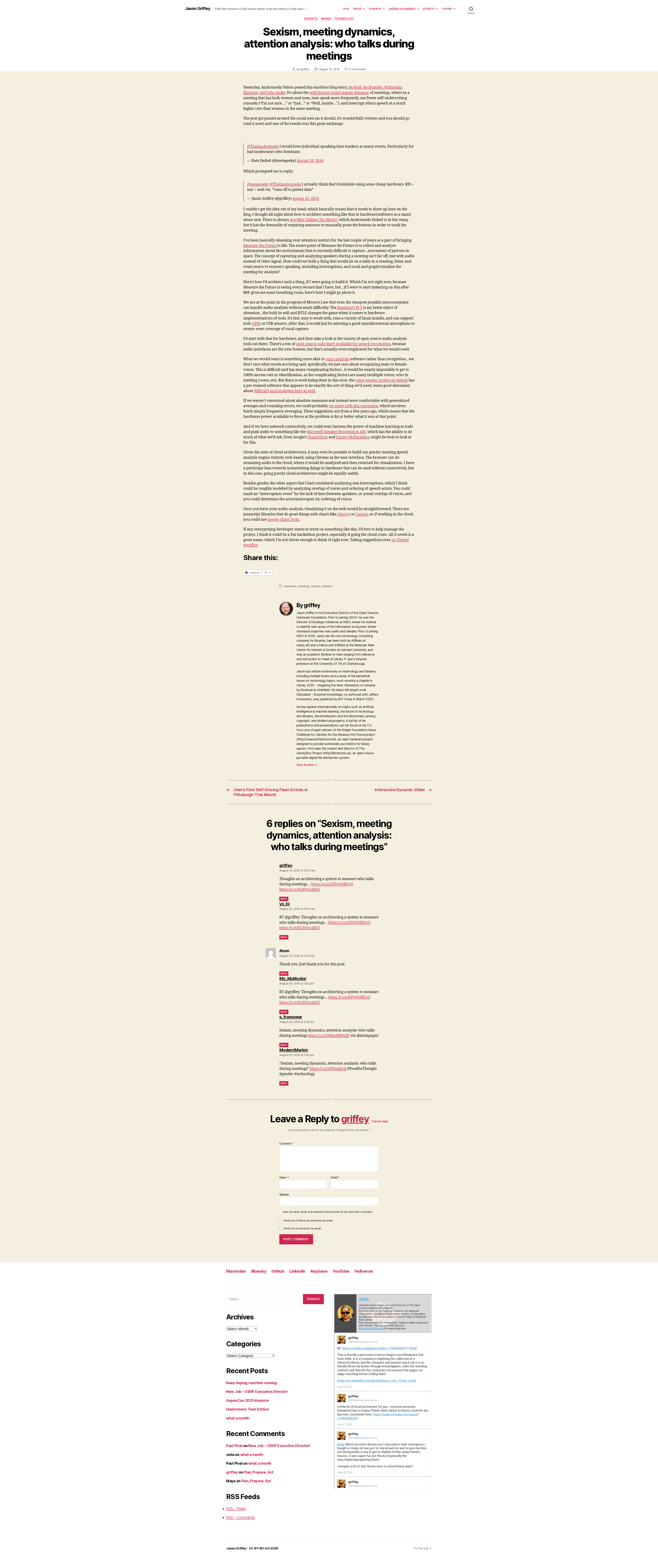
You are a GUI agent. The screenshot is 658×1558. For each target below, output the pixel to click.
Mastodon (236, 1271)
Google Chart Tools (283, 519)
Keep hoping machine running (251, 1383)
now (346, 8)
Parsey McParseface (353, 437)
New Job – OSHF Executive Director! (257, 1391)
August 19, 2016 (329, 69)
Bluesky (258, 1271)
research (375, 8)
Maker (326, 18)
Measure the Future (260, 245)
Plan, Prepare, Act (258, 1472)
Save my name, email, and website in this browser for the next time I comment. (328, 1211)
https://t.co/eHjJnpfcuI (328, 1068)
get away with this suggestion (353, 406)
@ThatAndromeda (263, 146)
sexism (315, 586)
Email (335, 1177)
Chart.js (343, 514)
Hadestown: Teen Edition (247, 1409)
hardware (290, 586)
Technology (344, 18)
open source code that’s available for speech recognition (343, 344)
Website (284, 1194)
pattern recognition (402, 8)
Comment (286, 1143)
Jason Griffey (197, 9)
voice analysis (337, 359)
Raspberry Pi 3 (349, 307)
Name (284, 1177)
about (357, 8)
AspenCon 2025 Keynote (247, 1400)
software (326, 586)
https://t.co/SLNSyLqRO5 (299, 889)
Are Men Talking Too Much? (313, 220)
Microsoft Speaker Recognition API (336, 432)
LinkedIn (297, 1271)
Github (277, 1271)
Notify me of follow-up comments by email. (308, 1220)
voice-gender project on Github (381, 380)
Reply (284, 899)
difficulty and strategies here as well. (285, 391)
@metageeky (258, 184)
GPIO (256, 323)
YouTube (341, 1271)
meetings (303, 586)
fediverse (363, 1271)
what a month (237, 1418)
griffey (305, 69)
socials (447, 8)
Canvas (362, 514)
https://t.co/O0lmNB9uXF (329, 1035)
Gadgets (311, 18)
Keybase (318, 1271)
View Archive (306, 764)
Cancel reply (380, 1121)
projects (429, 8)
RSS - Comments (240, 1517)
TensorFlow (318, 437)
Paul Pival (234, 1446)
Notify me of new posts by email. (302, 1228)
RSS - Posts (236, 1509)
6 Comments (357, 69)
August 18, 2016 (310, 160)
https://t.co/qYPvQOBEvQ (332, 884)
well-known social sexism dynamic (339, 92)
